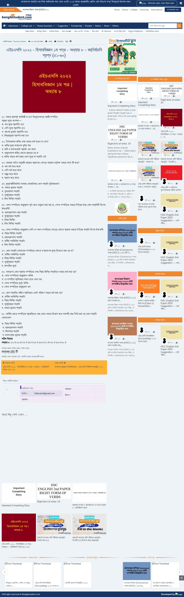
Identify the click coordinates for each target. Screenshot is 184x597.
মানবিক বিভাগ (54, 31)
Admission (13, 26)
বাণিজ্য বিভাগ (41, 31)
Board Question (45, 26)
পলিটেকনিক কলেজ (152, 31)
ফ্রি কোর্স (95, 31)
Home (117, 9)
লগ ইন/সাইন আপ (173, 9)
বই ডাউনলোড (106, 31)
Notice (98, 26)
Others (115, 26)
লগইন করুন (25, 348)
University (144, 9)
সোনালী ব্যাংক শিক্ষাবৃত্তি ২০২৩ (17, 582)
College (134, 9)
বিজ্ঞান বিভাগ (29, 31)
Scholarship (76, 26)
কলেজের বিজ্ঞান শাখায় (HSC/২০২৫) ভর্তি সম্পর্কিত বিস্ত (44, 9)
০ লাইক (50, 41)
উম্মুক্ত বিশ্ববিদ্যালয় (135, 31)
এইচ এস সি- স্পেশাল (81, 31)
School (125, 9)
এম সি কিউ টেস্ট (119, 31)
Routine (88, 26)
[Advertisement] (85, 133)
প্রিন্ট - (67, 41)
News (106, 26)
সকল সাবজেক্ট (66, 31)
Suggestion (63, 26)
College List (26, 26)
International (156, 9)
